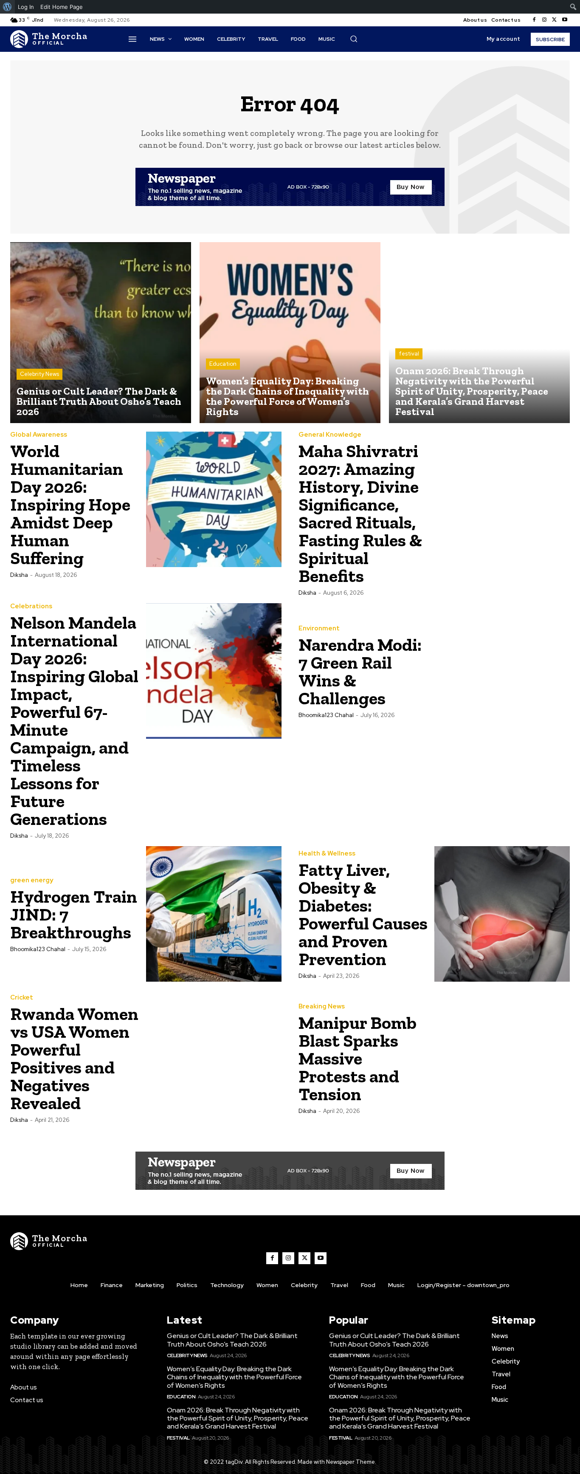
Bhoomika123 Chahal (326, 715)
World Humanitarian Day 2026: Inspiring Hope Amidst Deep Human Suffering (70, 504)
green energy (31, 880)
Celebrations (31, 606)
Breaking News (321, 1006)
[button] (354, 38)
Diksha (19, 575)
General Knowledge (329, 435)
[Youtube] (565, 20)
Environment (319, 628)
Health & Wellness (326, 853)
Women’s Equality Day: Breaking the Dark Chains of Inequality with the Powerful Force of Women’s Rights (234, 1376)
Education (223, 363)
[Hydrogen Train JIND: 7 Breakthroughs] (214, 914)
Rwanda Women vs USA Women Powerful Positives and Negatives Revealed (74, 1058)
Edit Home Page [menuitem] (61, 6)
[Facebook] (534, 20)
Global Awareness (38, 435)
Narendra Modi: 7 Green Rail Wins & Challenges (360, 671)
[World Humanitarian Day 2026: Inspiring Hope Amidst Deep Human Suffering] (214, 500)
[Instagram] (544, 20)
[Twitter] (554, 20)
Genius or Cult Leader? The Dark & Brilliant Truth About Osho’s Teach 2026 (232, 1339)
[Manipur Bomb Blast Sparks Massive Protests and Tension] (502, 1058)
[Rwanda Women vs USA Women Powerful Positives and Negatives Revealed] (214, 1058)
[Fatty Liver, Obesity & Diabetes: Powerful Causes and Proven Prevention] (502, 914)
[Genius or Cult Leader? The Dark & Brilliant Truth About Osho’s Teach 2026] (100, 332)
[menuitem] (7, 7)
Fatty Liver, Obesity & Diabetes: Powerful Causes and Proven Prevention (363, 914)
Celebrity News (39, 374)
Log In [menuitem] (26, 6)
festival (409, 353)
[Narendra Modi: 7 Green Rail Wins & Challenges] (502, 671)
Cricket (21, 997)
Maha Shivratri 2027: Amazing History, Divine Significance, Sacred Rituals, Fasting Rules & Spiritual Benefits (360, 513)
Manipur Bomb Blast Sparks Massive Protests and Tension (357, 1058)
